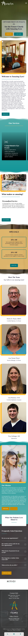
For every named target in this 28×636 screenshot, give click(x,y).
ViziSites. (23, 629)
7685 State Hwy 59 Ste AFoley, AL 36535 (14, 596)
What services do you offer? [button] (9, 565)
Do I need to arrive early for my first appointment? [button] (11, 544)
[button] (26, 3)
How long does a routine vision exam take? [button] (10, 558)
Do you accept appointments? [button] (10, 538)
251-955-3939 (15, 598)
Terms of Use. (10, 630)
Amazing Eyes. (8, 629)
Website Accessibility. (17, 630)
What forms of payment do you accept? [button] (10, 551)
